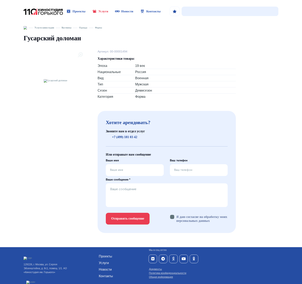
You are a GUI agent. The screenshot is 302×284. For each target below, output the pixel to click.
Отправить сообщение (127, 218)
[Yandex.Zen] (173, 259)
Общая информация (161, 277)
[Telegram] (163, 259)
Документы (155, 269)
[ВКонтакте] (153, 259)
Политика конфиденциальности (167, 273)
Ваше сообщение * (118, 179)
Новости (127, 11)
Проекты (79, 11)
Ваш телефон (179, 160)
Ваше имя (112, 160)
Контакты (153, 11)
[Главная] (25, 27)
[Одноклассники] (194, 259)
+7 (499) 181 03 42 (124, 137)
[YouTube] (184, 259)
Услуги (103, 11)
